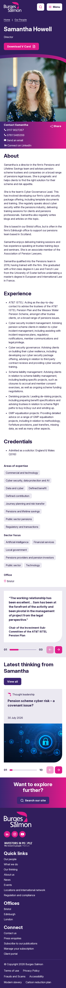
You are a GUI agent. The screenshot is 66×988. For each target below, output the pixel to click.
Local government (16, 549)
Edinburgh (9, 914)
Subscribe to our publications (20, 943)
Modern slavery (13, 982)
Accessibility (36, 976)
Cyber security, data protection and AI (28, 480)
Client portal (10, 953)
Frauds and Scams (14, 976)
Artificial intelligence (17, 542)
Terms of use (11, 970)
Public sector (13, 565)
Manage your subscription (19, 948)
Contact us (10, 933)
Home (7, 19)
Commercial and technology (22, 472)
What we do (11, 864)
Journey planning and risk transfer (25, 503)
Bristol (7, 909)
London (8, 919)
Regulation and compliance (19, 895)
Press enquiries (12, 938)
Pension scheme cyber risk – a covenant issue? (31, 703)
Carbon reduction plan (38, 982)
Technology (33, 565)
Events (8, 884)
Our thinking (10, 869)
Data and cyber (15, 488)
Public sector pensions (19, 519)
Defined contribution (18, 496)
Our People (21, 19)
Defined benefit (38, 488)
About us (9, 874)
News (7, 879)
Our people (10, 859)
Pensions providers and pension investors (30, 557)
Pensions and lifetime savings (23, 511)
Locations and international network (24, 890)
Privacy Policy (31, 970)
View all (12, 681)
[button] (14, 649)
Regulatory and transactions (22, 526)
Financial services (44, 542)
